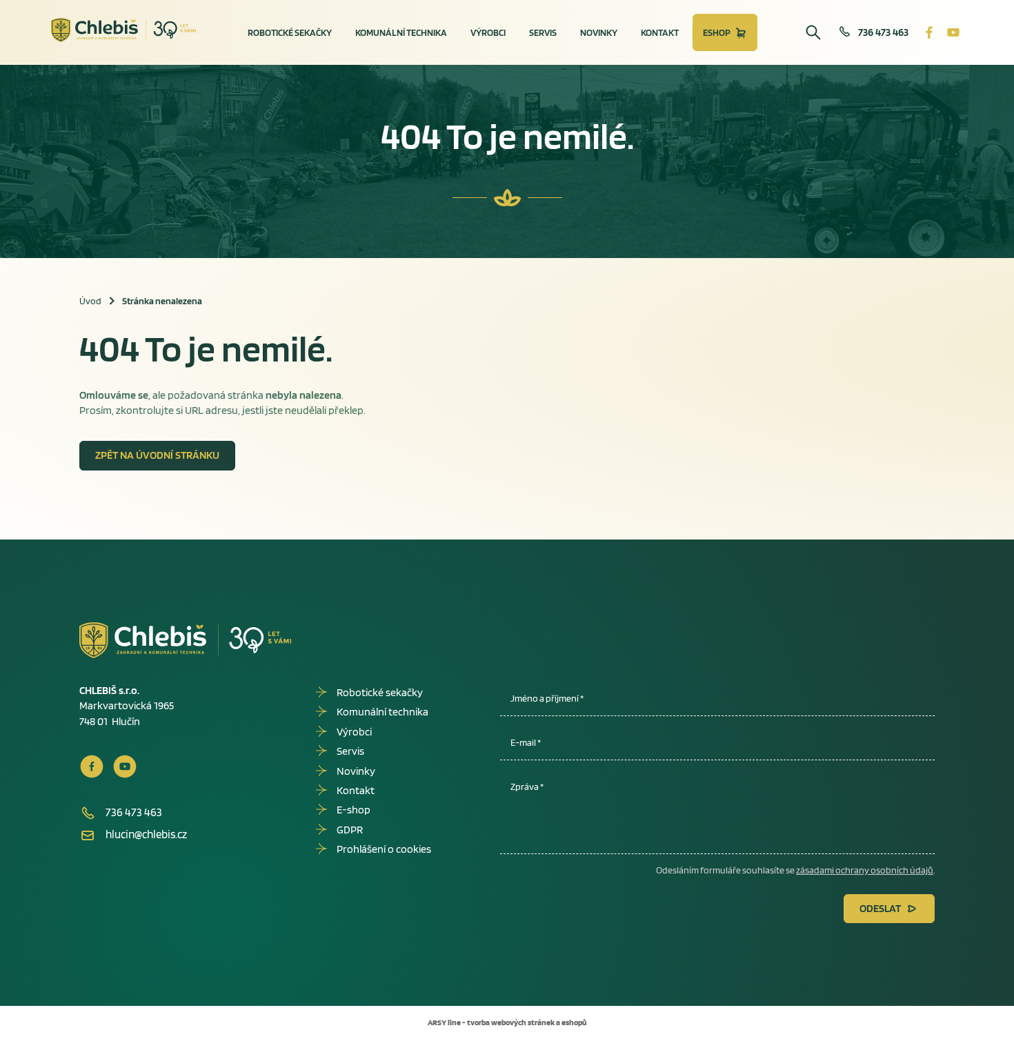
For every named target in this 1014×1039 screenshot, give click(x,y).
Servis (543, 32)
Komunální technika (401, 32)
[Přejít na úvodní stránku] (124, 30)
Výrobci (488, 32)
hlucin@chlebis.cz (146, 834)
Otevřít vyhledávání (813, 32)
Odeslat (880, 908)
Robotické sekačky (290, 32)
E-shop (353, 809)
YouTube (953, 32)
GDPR (350, 829)
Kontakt (660, 32)
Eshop (716, 32)
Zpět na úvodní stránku (157, 455)
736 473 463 (883, 32)
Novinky (598, 32)
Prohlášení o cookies (384, 848)
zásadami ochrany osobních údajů (864, 869)
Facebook (929, 32)
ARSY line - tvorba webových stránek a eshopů (507, 1022)
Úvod (90, 300)
